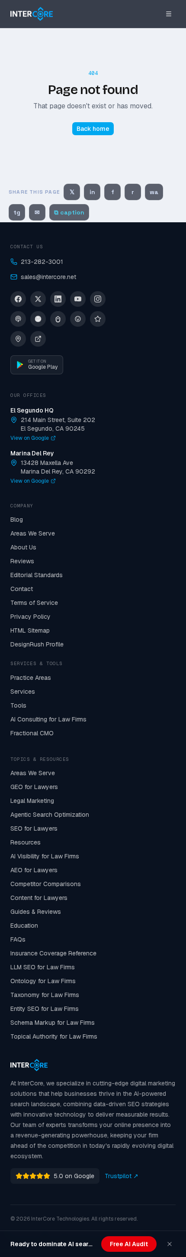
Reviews (22, 561)
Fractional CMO (32, 733)
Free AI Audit (129, 1244)
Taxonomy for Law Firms (44, 995)
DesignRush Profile (37, 644)
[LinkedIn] (58, 299)
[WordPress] (78, 319)
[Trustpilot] (98, 319)
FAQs (18, 939)
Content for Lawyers (38, 898)
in (92, 192)
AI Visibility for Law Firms (44, 856)
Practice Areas (30, 678)
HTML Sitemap (30, 630)
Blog (16, 519)
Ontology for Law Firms (43, 981)
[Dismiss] (170, 1244)
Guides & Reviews (35, 912)
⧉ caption (69, 212)
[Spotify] (38, 319)
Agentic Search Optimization (49, 815)
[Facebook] (18, 299)
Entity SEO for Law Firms (44, 1009)
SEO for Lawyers (34, 828)
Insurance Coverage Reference (53, 953)
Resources (25, 842)
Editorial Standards (36, 575)
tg (16, 212)
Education (24, 925)
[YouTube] (78, 299)
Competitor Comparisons (45, 884)
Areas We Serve (32, 533)
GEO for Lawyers (34, 787)
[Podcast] (18, 319)
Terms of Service (34, 603)
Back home (93, 129)
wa (154, 192)
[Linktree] (58, 319)
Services (22, 691)
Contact (21, 589)
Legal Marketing (32, 801)
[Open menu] (169, 14)
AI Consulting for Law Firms (48, 719)
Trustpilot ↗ (121, 1176)
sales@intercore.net (48, 277)
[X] (38, 299)
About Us (23, 547)
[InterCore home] (31, 14)
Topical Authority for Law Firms (53, 1036)
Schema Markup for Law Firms (52, 1022)
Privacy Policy (30, 616)
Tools (18, 705)
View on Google (29, 438)
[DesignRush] (38, 339)
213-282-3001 (42, 262)
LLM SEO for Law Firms (42, 967)
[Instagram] (98, 299)
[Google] (18, 339)
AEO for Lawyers (34, 870)
